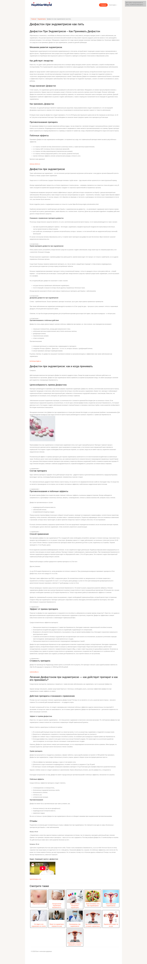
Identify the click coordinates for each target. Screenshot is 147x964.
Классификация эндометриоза (111, 904)
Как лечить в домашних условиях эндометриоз (92, 925)
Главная (103, 5)
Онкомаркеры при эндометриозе (74, 925)
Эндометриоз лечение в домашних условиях (74, 943)
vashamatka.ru (34, 672)
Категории (112, 5)
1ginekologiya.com (35, 879)
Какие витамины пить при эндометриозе (93, 904)
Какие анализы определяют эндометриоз (75, 905)
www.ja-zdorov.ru (35, 164)
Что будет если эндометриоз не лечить (38, 925)
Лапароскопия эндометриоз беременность (56, 905)
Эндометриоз (41, 19)
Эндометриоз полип (38, 903)
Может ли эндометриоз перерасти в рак (57, 925)
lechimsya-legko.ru (35, 361)
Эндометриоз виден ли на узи (111, 925)
